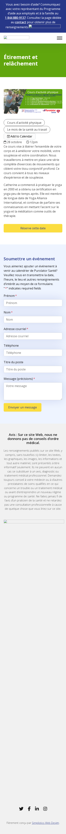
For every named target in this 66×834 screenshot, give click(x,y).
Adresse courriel (16, 329)
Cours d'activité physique (24, 123)
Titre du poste (13, 362)
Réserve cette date (33, 228)
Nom (8, 312)
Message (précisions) (19, 379)
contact (20, 22)
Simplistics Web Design (45, 823)
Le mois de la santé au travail (27, 129)
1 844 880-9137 (15, 18)
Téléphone (11, 345)
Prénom (10, 296)
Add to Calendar (21, 136)
